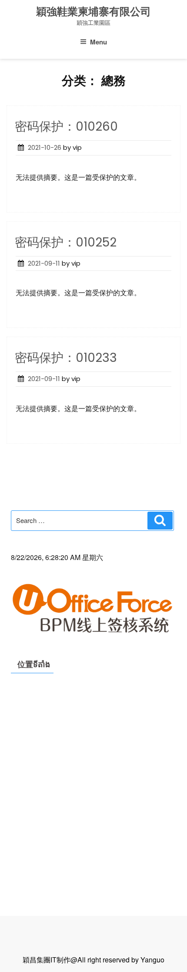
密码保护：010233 (66, 357)
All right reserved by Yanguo (120, 960)
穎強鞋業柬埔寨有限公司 (93, 11)
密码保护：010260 (66, 126)
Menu (98, 42)
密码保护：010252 (66, 242)
